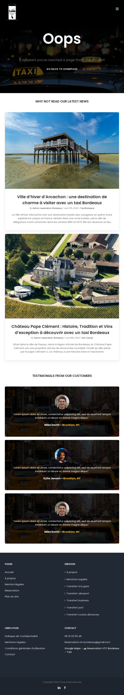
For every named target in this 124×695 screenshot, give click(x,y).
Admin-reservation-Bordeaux (47, 208)
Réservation (12, 590)
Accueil (9, 572)
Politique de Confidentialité (21, 636)
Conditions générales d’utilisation (25, 648)
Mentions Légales (15, 642)
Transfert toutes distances (83, 614)
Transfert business (78, 600)
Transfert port (75, 607)
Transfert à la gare (78, 586)
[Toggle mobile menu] (117, 9)
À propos (10, 578)
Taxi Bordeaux (87, 208)
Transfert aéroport (78, 593)
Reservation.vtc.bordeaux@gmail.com (87, 642)
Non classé (87, 337)
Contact (10, 654)
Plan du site (12, 596)
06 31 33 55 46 (73, 636)
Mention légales (14, 584)
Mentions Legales (77, 579)
